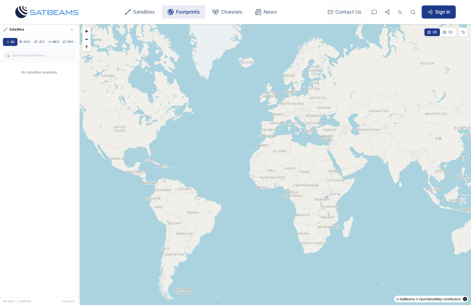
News (270, 12)
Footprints (188, 12)
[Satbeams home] (46, 12)
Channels (231, 12)
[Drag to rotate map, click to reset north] (86, 47)
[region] (275, 164)
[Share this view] (387, 12)
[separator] (79, 164)
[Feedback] (374, 12)
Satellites (144, 12)
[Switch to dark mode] (399, 12)
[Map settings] (463, 32)
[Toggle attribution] (465, 299)
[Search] (412, 12)
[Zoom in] (86, 31)
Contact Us (348, 12)
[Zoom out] (86, 39)
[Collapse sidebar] (72, 29)
